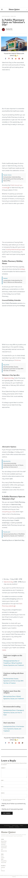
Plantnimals (11, 826)
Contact (2, 857)
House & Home (4, 847)
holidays (22, 269)
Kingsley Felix (9, 29)
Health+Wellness (6, 16)
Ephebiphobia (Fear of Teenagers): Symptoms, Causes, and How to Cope (13, 713)
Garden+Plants (4, 846)
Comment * (3, 767)
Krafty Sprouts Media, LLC (19, 875)
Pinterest (3, 870)
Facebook (3, 867)
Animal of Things (15, 825)
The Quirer (17, 826)
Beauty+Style (3, 841)
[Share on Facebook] (5, 58)
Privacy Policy (3, 860)
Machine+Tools (4, 851)
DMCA (2, 859)
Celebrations (3, 842)
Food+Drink (3, 844)
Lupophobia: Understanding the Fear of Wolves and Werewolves (12, 281)
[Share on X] (12, 58)
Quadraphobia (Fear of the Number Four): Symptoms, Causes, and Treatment (13, 729)
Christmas (17, 360)
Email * (2, 786)
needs (4, 650)
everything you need (8, 512)
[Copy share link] (22, 58)
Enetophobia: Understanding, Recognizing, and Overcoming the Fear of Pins (13, 178)
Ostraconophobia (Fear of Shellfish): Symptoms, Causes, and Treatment (14, 535)
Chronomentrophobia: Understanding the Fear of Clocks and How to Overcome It (13, 465)
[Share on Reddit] (15, 58)
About (2, 856)
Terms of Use (3, 862)
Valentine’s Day (9, 378)
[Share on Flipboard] (19, 58)
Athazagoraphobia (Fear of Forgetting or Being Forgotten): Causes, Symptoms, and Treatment (13, 663)
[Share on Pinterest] (9, 58)
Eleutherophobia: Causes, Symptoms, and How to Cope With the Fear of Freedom (13, 368)
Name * (2, 780)
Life (2, 849)
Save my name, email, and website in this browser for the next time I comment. (14, 800)
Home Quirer (14, 9)
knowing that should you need (15, 249)
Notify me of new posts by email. (12, 809)
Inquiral (21, 825)
